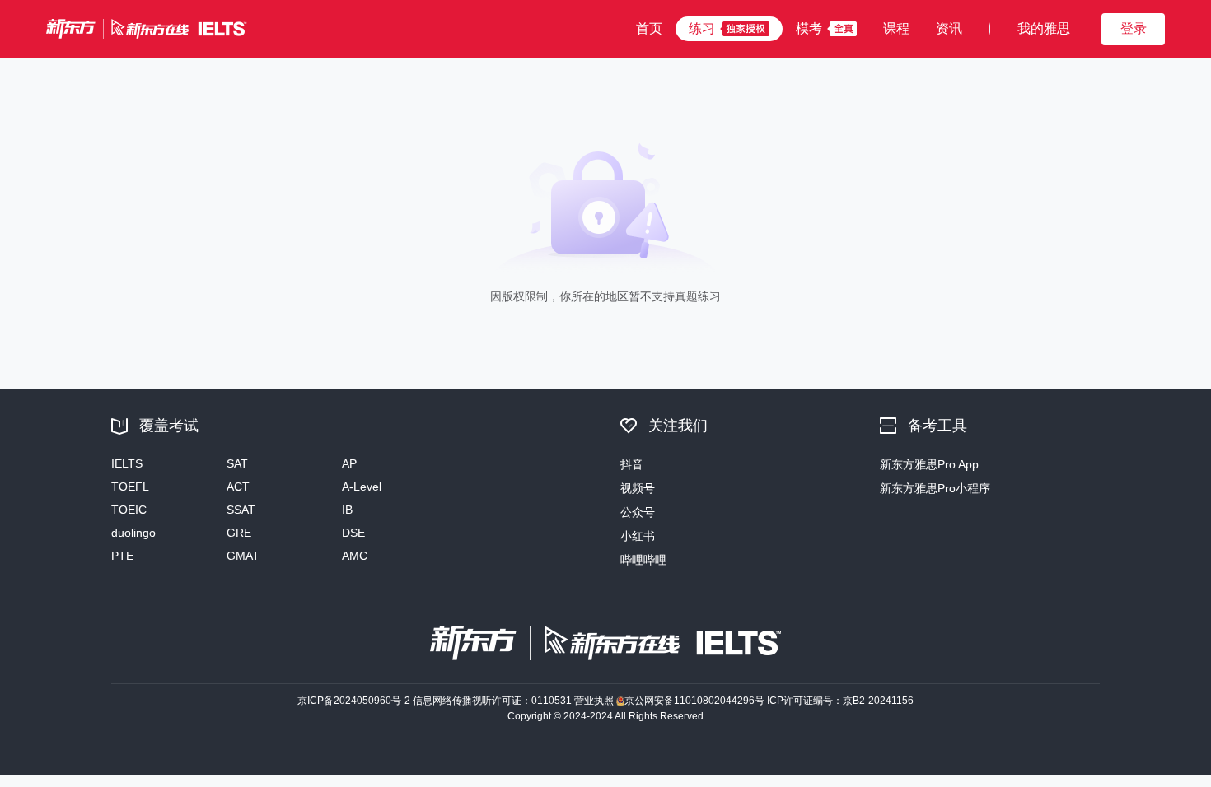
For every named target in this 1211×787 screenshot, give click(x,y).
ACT (238, 486)
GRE (239, 532)
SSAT (241, 509)
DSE (353, 532)
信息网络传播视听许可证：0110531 (492, 700)
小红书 (637, 536)
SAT (237, 463)
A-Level (361, 486)
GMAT (243, 555)
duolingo (133, 532)
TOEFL (130, 486)
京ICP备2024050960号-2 (353, 700)
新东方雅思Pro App (929, 464)
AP (349, 463)
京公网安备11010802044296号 (694, 700)
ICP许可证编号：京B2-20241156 (840, 700)
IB (347, 509)
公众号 (637, 512)
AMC (354, 555)
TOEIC (129, 509)
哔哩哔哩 (643, 559)
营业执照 (594, 700)
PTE (122, 555)
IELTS (127, 463)
